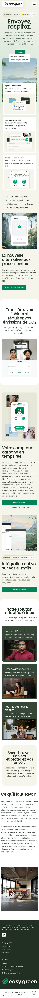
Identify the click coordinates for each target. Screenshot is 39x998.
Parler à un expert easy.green (12, 966)
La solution (6, 946)
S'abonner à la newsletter (11, 973)
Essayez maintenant (19, 502)
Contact (5, 963)
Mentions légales (8, 970)
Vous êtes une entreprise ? (19, 507)
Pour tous (5, 953)
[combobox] (7, 996)
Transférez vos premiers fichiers (14, 287)
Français (6, 996)
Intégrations (6, 949)
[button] (34, 4)
